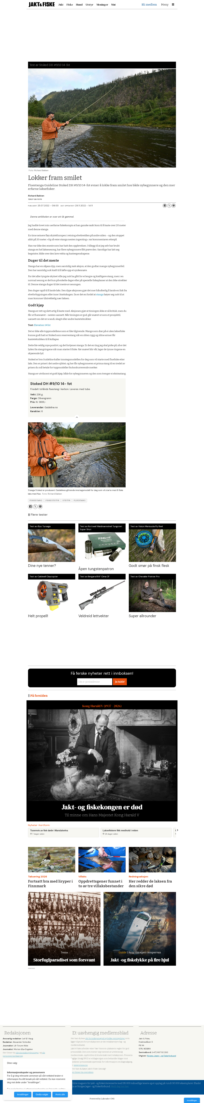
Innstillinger (192, 1100)
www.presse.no (81, 1065)
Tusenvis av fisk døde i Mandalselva (49, 830)
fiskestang (36, 500)
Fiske (70, 5)
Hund (79, 5)
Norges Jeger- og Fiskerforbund (161, 1056)
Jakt (60, 5)
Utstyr (89, 5)
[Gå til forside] (42, 4)
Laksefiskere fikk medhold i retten (120, 830)
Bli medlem (149, 4)
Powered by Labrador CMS (102, 1099)
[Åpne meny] (173, 4)
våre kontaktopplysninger (27, 1053)
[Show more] (77, 417)
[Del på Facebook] (165, 206)
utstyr (66, 500)
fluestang (80, 500)
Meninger (102, 5)
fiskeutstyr (52, 500)
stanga (100, 294)
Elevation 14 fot (42, 325)
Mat (113, 5)
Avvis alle (60, 1094)
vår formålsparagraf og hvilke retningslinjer (105, 1038)
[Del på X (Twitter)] (169, 206)
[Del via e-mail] (174, 206)
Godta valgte (42, 1094)
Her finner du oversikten (82, 1072)
